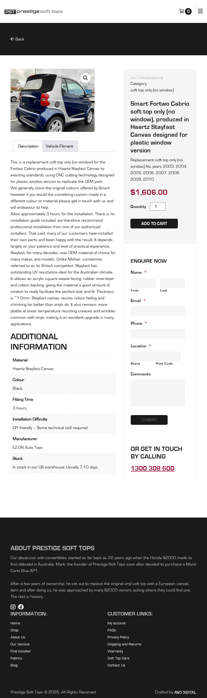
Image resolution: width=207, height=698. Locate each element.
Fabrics (16, 658)
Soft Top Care (118, 658)
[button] (85, 78)
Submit (149, 420)
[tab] (59, 146)
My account (117, 623)
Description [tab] (28, 146)
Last (164, 290)
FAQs (112, 630)
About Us (18, 637)
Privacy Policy (118, 637)
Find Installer (21, 651)
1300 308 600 (152, 468)
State (135, 363)
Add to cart (154, 223)
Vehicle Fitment (59, 146)
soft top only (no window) (152, 90)
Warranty (115, 651)
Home (15, 623)
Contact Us (116, 665)
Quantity (138, 206)
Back (19, 39)
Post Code (164, 363)
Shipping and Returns (125, 644)
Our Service (20, 644)
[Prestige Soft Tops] (33, 11)
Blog (14, 665)
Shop (14, 630)
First (135, 290)
